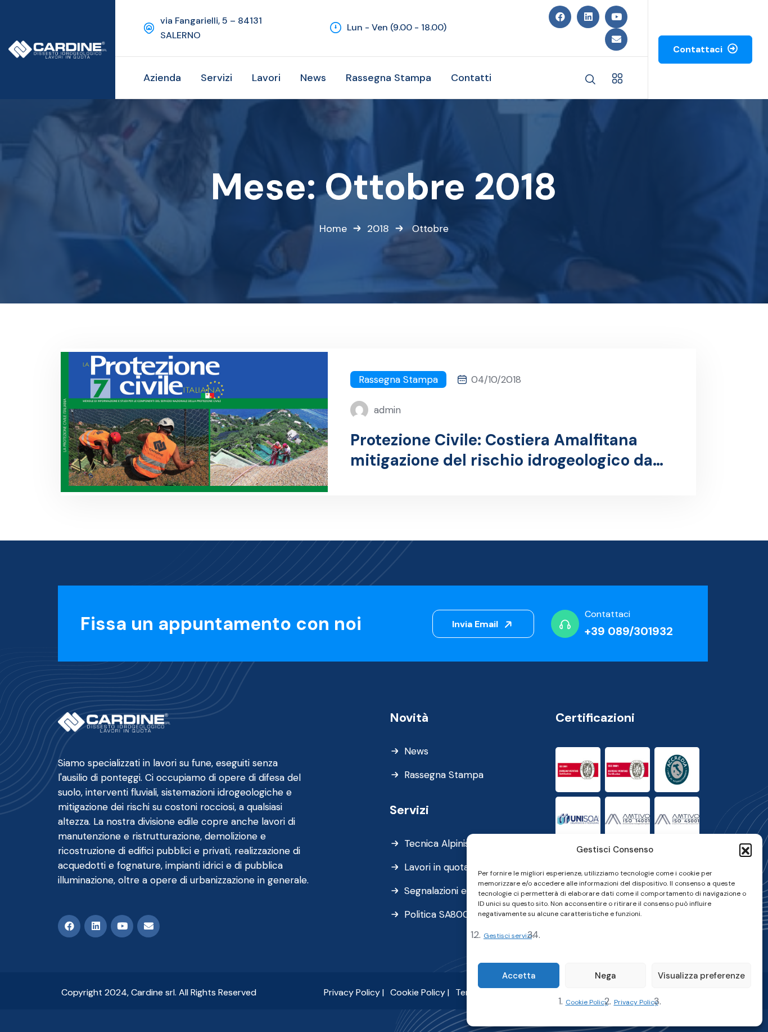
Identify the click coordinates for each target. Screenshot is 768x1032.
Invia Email (476, 624)
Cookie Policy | (419, 992)
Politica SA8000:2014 (451, 914)
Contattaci (699, 49)
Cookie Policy (587, 1002)
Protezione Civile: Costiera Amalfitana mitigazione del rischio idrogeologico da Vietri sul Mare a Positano (501, 450)
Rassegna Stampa (398, 379)
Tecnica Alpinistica (445, 843)
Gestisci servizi (508, 935)
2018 (378, 228)
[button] (745, 849)
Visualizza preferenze (701, 975)
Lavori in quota (436, 867)
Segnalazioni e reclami (453, 890)
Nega (605, 975)
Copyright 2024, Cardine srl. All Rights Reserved (158, 992)
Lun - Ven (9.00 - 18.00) (396, 27)
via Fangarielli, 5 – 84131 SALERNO (211, 28)
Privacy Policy (636, 1002)
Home (333, 228)
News (416, 751)
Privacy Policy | (354, 992)
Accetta (518, 975)
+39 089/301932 (629, 631)
